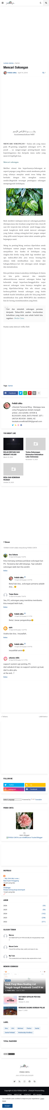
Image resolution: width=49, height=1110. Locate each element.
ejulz (10, 627)
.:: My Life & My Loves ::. (11, 878)
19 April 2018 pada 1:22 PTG (18, 630)
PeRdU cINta (17, 403)
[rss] (15, 425)
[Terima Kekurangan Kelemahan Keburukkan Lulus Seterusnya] (36, 444)
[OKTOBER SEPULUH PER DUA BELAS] (10, 1000)
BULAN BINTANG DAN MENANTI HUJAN (11, 453)
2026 (24, 905)
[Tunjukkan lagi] (39, 393)
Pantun (29, 1028)
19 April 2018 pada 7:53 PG (17, 557)
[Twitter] (21, 393)
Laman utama (8, 63)
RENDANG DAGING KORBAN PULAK (32, 1008)
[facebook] (21, 425)
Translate (38, 799)
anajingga (6, 888)
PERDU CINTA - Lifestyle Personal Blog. (31, 1090)
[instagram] (18, 425)
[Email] (34, 393)
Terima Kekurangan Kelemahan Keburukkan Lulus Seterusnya (34, 454)
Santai (17, 63)
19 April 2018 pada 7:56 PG (17, 596)
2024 (24, 913)
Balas (5, 571)
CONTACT (27, 1094)
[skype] (34, 1081)
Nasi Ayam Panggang (11, 881)
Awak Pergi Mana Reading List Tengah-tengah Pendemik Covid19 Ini (24, 986)
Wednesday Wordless (25, 1032)
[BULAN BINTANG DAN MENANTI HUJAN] (13, 444)
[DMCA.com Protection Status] (9, 1054)
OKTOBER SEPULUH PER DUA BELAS (29, 998)
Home (9, 1094)
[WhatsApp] (25, 393)
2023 (24, 918)
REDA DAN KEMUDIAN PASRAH (11, 478)
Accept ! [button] (7, 1106)
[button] (2, 3)
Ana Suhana (13, 555)
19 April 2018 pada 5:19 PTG (23, 647)
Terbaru (5, 716)
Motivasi (20, 1028)
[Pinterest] (30, 393)
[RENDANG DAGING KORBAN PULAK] (10, 1011)
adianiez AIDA (14, 658)
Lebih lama (43, 716)
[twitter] (13, 425)
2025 (24, 910)
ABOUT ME (18, 1094)
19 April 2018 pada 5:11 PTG (23, 616)
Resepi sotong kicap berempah (14, 890)
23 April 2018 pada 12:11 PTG (18, 660)
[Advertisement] (24, 33)
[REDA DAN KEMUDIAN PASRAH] (13, 469)
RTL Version (37, 1094)
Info (12, 1028)
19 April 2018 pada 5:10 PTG (23, 580)
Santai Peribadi (10, 1032)
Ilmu (6, 1028)
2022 (24, 922)
